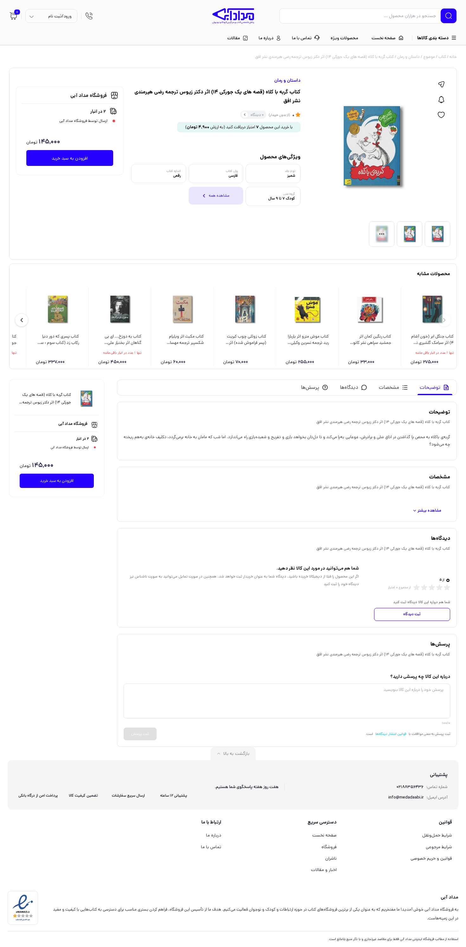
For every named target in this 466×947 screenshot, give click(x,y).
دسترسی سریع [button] (322, 822)
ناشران (331, 858)
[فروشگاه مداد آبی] (233, 15)
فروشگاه (329, 847)
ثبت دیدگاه (412, 614)
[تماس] (89, 16)
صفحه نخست (324, 835)
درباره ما (213, 835)
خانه (453, 57)
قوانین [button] (445, 822)
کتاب (442, 57)
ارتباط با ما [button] (211, 822)
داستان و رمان (408, 57)
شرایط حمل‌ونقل (437, 835)
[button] (21, 320)
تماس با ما (211, 847)
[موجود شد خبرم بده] (441, 100)
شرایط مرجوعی (439, 847)
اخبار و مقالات (324, 870)
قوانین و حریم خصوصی (431, 858)
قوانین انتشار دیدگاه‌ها (390, 733)
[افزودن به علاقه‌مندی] (441, 115)
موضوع (429, 57)
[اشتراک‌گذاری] (441, 84)
